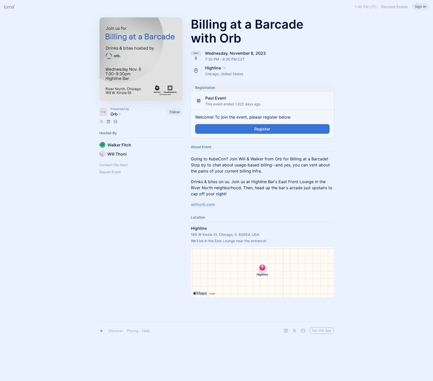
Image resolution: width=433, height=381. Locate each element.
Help (146, 331)
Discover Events (394, 7)
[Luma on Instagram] (286, 330)
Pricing (132, 331)
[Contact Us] (303, 330)
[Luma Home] (9, 6)
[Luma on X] (294, 330)
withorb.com (203, 204)
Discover (115, 331)
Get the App (321, 330)
